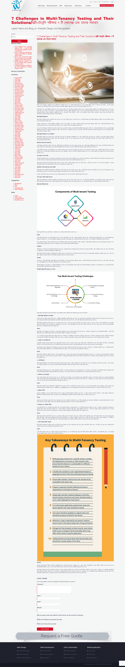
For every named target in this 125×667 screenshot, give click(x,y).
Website (39, 607)
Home (91, 1)
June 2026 (17, 80)
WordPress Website (70, 650)
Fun (16, 186)
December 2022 (19, 125)
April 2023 (17, 119)
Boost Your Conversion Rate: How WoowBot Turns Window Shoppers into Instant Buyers (23, 58)
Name (39, 595)
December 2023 (19, 108)
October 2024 (18, 93)
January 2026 (18, 83)
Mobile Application (93, 647)
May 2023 (17, 118)
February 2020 (19, 157)
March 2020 (18, 155)
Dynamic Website (46, 650)
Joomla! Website (69, 657)
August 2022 (18, 131)
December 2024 (19, 90)
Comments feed (19, 198)
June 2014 (17, 176)
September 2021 (19, 145)
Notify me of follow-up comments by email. (49, 619)
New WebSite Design (24, 650)
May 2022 (17, 135)
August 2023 (18, 114)
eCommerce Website (47, 654)
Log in (16, 195)
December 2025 (19, 85)
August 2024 (18, 96)
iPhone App (92, 654)
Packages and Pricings (106, 5)
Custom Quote (105, 1)
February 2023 (19, 122)
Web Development (52, 5)
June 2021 (17, 150)
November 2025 (19, 86)
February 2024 (19, 105)
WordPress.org (19, 200)
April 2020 (17, 154)
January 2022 (18, 141)
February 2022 (19, 140)
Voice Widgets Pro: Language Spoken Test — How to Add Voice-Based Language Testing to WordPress (23, 49)
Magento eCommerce (71, 654)
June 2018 (17, 167)
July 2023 (17, 115)
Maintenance (68, 5)
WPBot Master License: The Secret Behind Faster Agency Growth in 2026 (23, 62)
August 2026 (18, 77)
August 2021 (18, 147)
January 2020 (18, 158)
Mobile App (78, 5)
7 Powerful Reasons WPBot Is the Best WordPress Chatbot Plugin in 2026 (23, 67)
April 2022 (17, 137)
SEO (61, 5)
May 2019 (17, 161)
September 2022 (19, 129)
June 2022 (17, 134)
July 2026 (17, 79)
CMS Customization (70, 647)
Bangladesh (18, 183)
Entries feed (18, 197)
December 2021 (19, 142)
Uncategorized (19, 188)
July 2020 (17, 151)
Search (13, 34)
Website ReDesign (23, 654)
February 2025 (19, 88)
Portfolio (88, 5)
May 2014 (17, 177)
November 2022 (19, 127)
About (95, 1)
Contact (112, 1)
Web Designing (19, 189)
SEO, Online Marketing (24, 657)
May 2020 (17, 153)
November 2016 (19, 174)
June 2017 (17, 170)
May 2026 (17, 82)
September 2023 (19, 112)
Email (39, 601)
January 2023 (18, 124)
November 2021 (19, 144)
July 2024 (17, 98)
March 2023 (18, 121)
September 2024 (19, 95)
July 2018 (17, 165)
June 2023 (17, 116)
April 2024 (17, 102)
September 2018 (19, 163)
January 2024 (18, 106)
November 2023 (19, 109)
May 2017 (17, 171)
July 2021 (17, 148)
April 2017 (17, 173)
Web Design (41, 5)
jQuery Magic (45, 657)
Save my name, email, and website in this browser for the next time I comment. (60, 615)
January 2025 (18, 89)
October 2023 (18, 111)
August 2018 (18, 164)
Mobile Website (93, 657)
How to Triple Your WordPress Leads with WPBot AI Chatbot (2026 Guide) (23, 54)
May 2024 (17, 101)
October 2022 (18, 128)
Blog (99, 1)
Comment (40, 584)
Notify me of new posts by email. (46, 624)
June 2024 (17, 99)
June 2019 (17, 160)
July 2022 (17, 132)
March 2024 (18, 103)
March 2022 (18, 138)
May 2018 (17, 168)
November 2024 (19, 92)
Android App (92, 650)
